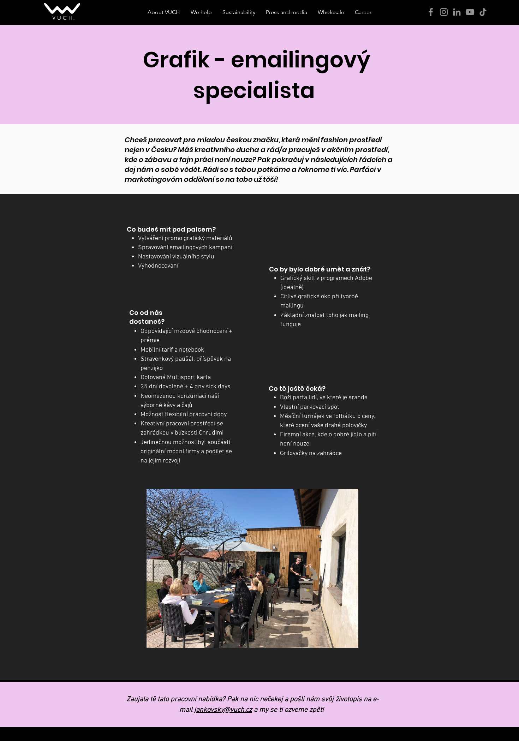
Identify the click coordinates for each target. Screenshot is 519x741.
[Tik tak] (483, 12)
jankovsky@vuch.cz (223, 710)
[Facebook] (430, 12)
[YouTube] (470, 12)
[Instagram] (444, 12)
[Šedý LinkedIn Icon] (457, 12)
